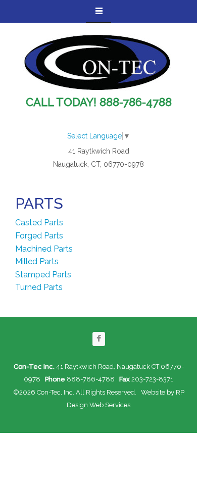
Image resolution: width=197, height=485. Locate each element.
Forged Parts (39, 235)
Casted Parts (39, 222)
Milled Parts (37, 261)
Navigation (98, 11)
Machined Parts (44, 249)
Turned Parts (39, 287)
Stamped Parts (43, 274)
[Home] (97, 62)
